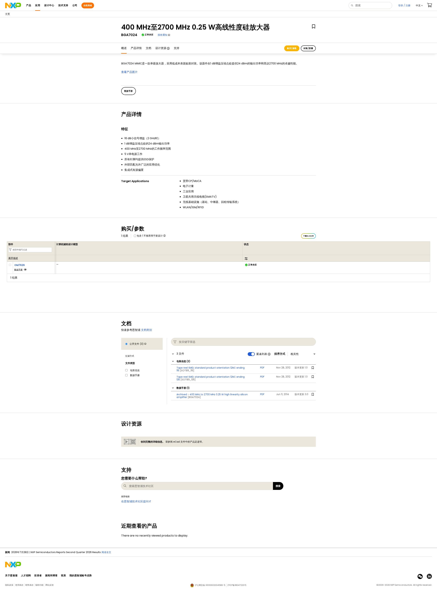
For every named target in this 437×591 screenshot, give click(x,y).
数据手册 (18, 269)
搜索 (278, 486)
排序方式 (279, 354)
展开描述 (13, 258)
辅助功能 (39, 584)
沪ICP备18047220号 (236, 585)
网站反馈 (49, 584)
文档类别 (146, 330)
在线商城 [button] (87, 5)
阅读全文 (106, 552)
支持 (176, 48)
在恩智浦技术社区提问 (135, 501)
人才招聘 (26, 575)
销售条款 (29, 584)
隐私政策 (9, 584)
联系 (63, 575)
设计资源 (160, 48)
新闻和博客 (51, 575)
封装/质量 (308, 48)
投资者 (38, 575)
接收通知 (162, 35)
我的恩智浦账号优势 (80, 575)
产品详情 (136, 48)
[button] (419, 5)
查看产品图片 (129, 72)
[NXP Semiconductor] (13, 5)
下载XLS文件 (308, 236)
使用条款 (19, 584)
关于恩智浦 (11, 575)
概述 (124, 48)
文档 (148, 48)
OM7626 (19, 265)
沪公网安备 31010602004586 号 (210, 585)
